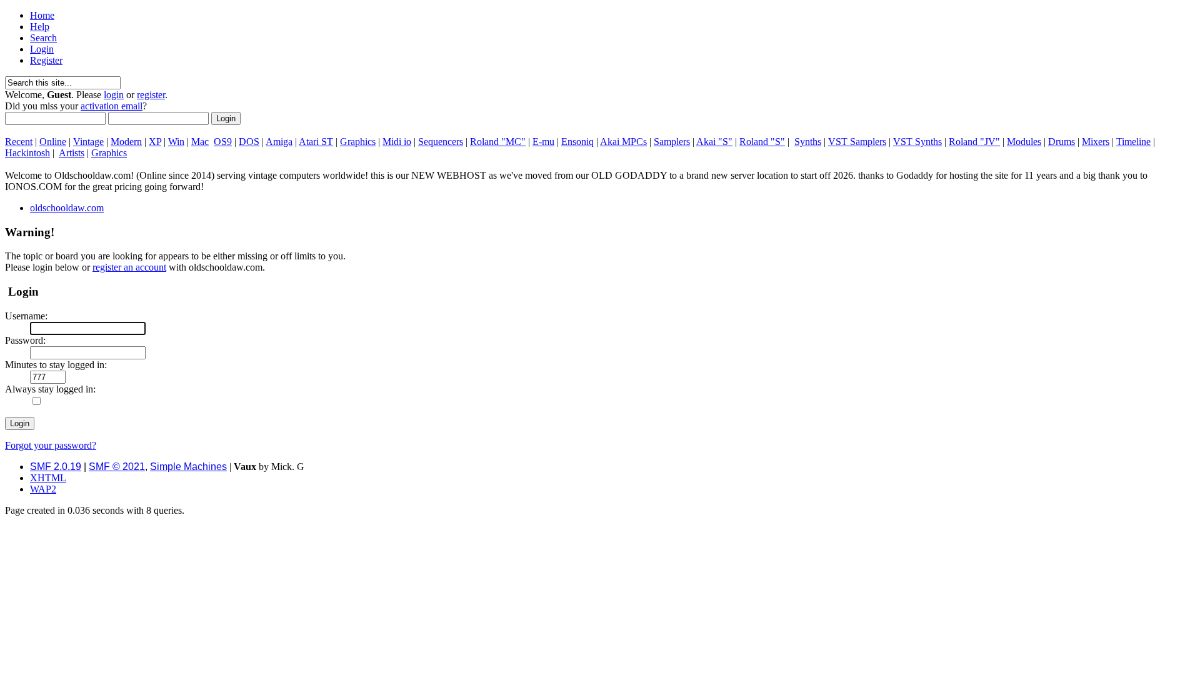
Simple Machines (188, 466)
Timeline (1133, 141)
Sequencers (440, 141)
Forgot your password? (50, 445)
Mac (200, 141)
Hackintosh (27, 153)
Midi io (396, 141)
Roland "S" (762, 141)
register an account (129, 267)
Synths (807, 141)
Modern (126, 141)
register (151, 94)
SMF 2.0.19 (55, 466)
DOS (249, 141)
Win (176, 141)
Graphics (358, 141)
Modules (1024, 141)
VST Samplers (857, 141)
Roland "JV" (974, 141)
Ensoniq (577, 141)
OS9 (223, 141)
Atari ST (316, 141)
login (114, 94)
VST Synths (917, 141)
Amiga (279, 141)
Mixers (1095, 141)
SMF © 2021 (117, 466)
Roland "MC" (498, 141)
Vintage (88, 141)
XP (155, 141)
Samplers (672, 141)
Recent (18, 141)
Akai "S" (714, 141)
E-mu (543, 141)
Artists (71, 153)
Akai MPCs (623, 141)
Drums (1061, 141)
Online (52, 141)
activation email (111, 106)
